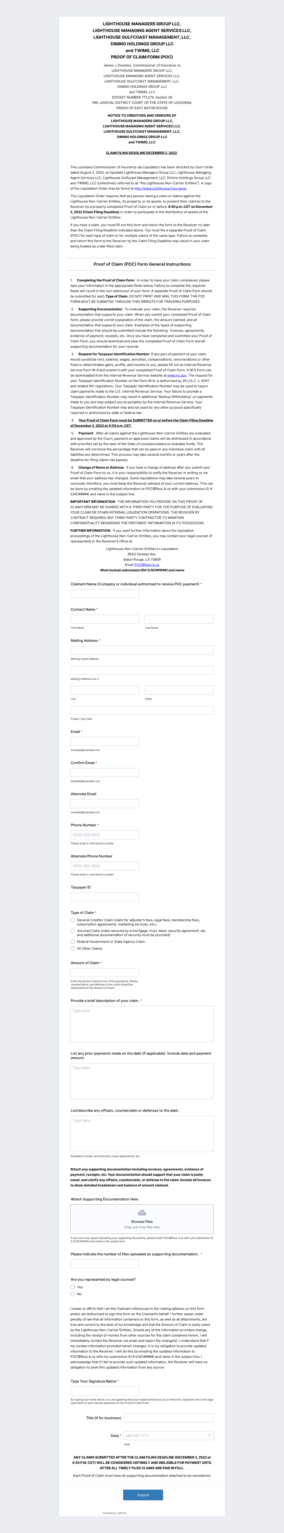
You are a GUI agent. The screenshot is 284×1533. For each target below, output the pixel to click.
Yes (80, 1287)
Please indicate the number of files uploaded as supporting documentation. (136, 1254)
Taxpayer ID (81, 887)
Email (77, 731)
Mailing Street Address (85, 658)
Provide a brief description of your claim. (106, 1000)
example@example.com (85, 750)
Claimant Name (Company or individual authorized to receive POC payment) (136, 584)
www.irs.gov (176, 375)
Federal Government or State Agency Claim (111, 941)
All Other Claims (89, 948)
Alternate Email (83, 794)
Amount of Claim (86, 963)
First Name (77, 627)
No (79, 1294)
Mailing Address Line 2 (85, 678)
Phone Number (85, 825)
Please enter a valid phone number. (92, 843)
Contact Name (84, 609)
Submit (143, 1495)
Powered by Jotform (114, 1513)
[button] (209, 1435)
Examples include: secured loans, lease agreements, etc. (105, 1156)
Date (127, 1444)
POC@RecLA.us (146, 565)
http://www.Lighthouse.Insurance (160, 188)
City (73, 698)
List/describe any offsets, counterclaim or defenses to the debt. (125, 1110)
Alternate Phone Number (91, 856)
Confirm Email (84, 762)
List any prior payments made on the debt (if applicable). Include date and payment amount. (141, 1055)
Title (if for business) (103, 1418)
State (148, 698)
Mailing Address (86, 640)
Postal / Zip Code (81, 718)
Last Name (151, 627)
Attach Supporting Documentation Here (104, 1199)
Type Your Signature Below (95, 1381)
